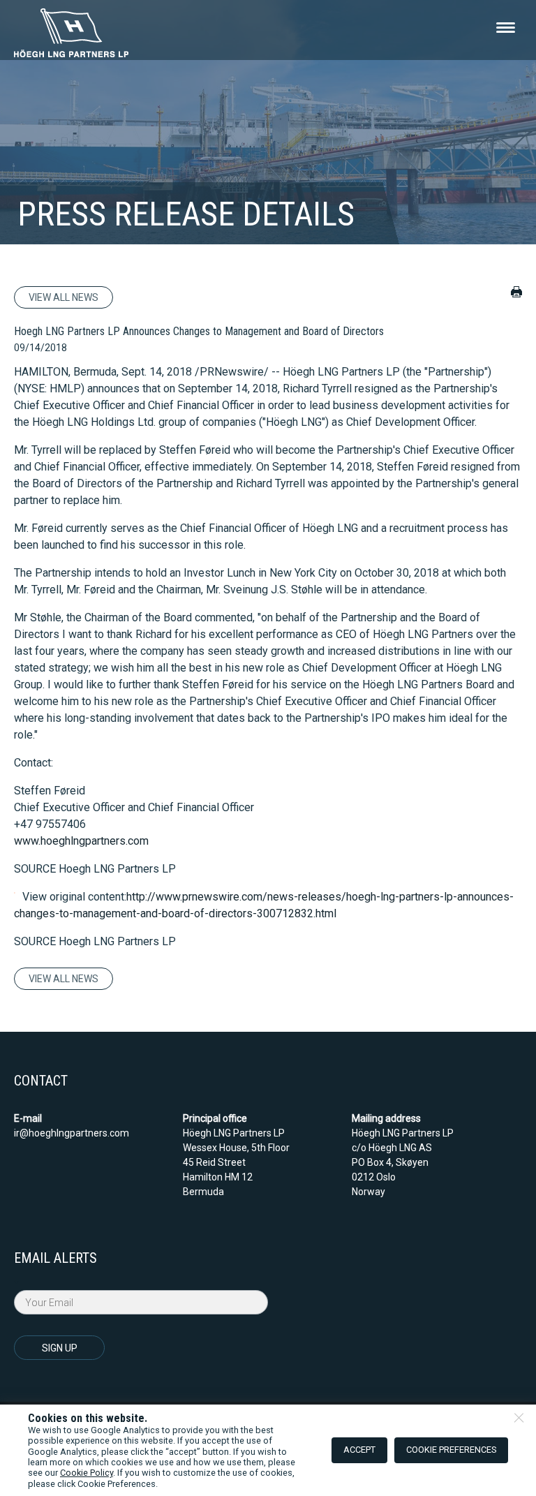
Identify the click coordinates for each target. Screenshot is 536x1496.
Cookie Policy (86, 1472)
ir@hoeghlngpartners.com (71, 1133)
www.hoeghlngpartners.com (81, 840)
